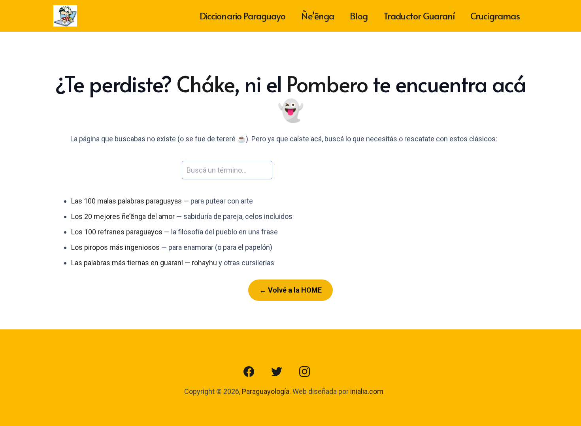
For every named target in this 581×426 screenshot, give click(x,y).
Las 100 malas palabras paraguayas (126, 201)
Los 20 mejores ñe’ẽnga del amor (123, 216)
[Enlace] (65, 16)
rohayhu (204, 263)
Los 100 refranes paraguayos (116, 232)
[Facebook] (249, 372)
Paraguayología (265, 391)
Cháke (205, 83)
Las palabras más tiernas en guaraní (127, 263)
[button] (505, 139)
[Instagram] (304, 372)
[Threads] (332, 372)
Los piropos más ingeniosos (115, 247)
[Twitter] (276, 372)
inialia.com (366, 391)
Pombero (327, 83)
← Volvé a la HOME (290, 290)
